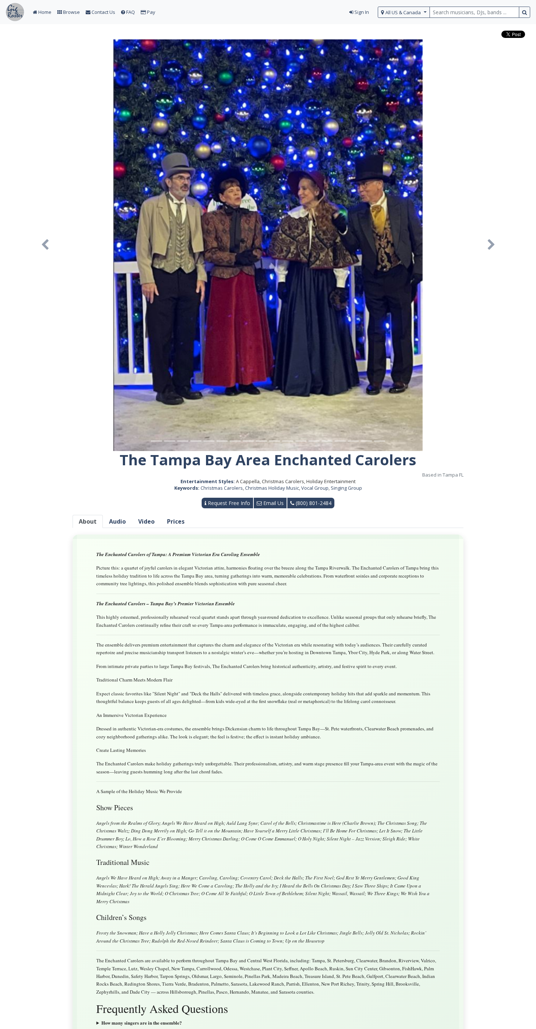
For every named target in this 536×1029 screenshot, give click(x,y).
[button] (44, 245)
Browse (71, 12)
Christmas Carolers (222, 488)
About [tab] (88, 521)
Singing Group (346, 488)
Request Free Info (228, 503)
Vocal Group (315, 488)
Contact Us (102, 12)
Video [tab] (146, 521)
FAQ (130, 12)
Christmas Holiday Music (272, 488)
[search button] (524, 12)
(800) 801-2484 (312, 503)
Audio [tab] (117, 521)
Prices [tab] (176, 521)
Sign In (361, 12)
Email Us (273, 503)
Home (44, 12)
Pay (150, 12)
